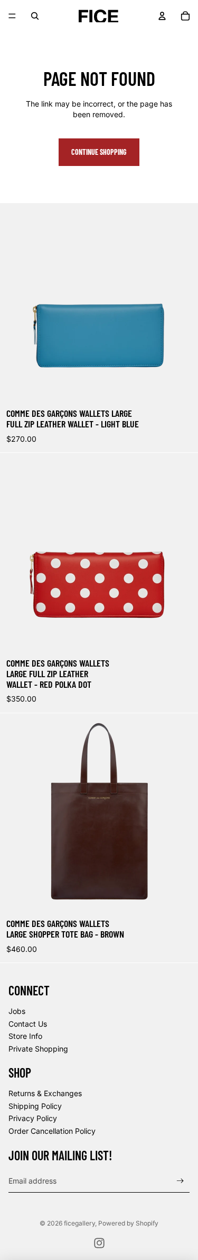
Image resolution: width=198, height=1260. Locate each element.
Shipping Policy (35, 1105)
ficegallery (79, 1223)
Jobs (16, 1011)
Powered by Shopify (128, 1223)
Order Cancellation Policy (52, 1130)
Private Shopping (38, 1048)
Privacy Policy (32, 1118)
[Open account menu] (162, 16)
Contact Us (27, 1023)
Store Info (25, 1035)
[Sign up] (180, 1180)
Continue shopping (99, 151)
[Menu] (12, 16)
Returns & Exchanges (45, 1093)
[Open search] (34, 16)
